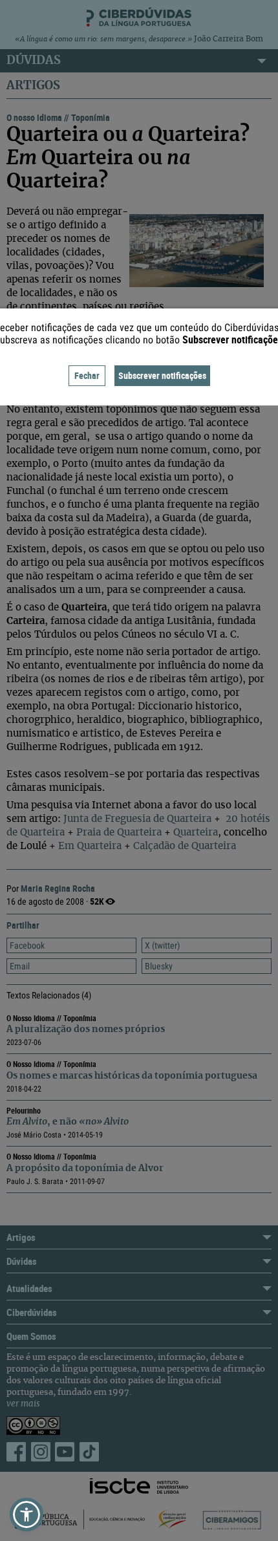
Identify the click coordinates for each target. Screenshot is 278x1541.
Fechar (87, 375)
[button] (26, 1514)
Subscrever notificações (162, 375)
